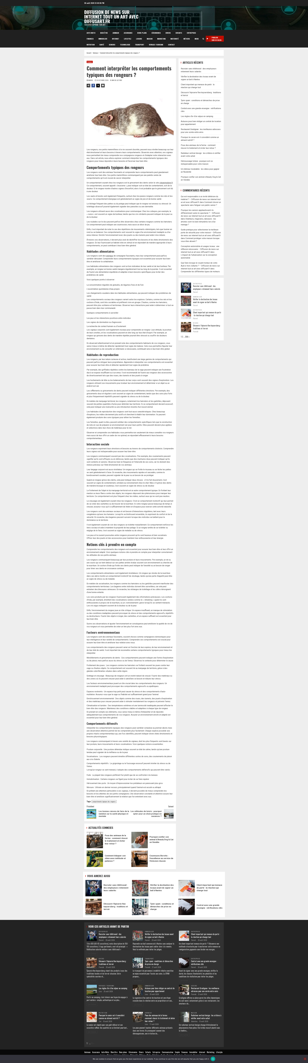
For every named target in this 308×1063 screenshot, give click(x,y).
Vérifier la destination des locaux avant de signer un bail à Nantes (205, 301)
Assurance (128, 33)
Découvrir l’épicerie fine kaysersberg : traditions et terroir (207, 327)
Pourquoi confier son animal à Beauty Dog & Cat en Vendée (139, 840)
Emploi (177, 1052)
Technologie (125, 44)
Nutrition (91, 44)
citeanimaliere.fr (166, 183)
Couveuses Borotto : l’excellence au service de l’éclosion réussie (139, 859)
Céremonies (156, 33)
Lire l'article (92, 953)
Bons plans (142, 33)
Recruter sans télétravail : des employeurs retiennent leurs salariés (206, 287)
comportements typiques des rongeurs (104, 801)
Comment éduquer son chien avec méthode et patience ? (95, 859)
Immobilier (102, 38)
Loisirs (139, 38)
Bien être (104, 33)
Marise (90, 80)
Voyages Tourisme (156, 44)
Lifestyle (127, 38)
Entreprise (191, 33)
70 (92, 1043)
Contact (171, 44)
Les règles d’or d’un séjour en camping (197, 116)
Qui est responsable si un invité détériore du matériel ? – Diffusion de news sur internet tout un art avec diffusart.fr (201, 199)
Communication (167, 1052)
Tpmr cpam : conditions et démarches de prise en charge (140, 907)
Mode (197, 38)
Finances (90, 38)
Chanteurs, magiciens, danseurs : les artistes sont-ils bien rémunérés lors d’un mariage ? (198, 222)
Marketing (161, 38)
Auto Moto (91, 33)
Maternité (174, 38)
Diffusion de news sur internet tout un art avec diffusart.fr (111, 16)
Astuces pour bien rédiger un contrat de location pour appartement (159, 990)
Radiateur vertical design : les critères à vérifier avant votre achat (206, 1017)
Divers (168, 33)
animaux (109, 256)
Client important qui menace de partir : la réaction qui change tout (207, 314)
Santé (101, 44)
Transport (139, 44)
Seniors (112, 44)
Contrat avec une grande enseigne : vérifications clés (186, 907)
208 (186, 336)
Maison (149, 38)
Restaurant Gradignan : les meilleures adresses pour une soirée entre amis (205, 990)
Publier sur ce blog (216, 38)
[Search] (203, 38)
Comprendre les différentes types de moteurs (200, 271)
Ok (213, 1059)
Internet (115, 38)
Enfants (179, 33)
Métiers (186, 38)
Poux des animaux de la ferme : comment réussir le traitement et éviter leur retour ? (95, 840)
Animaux (116, 33)
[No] (305, 1059)
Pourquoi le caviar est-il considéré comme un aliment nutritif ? (111, 1017)
